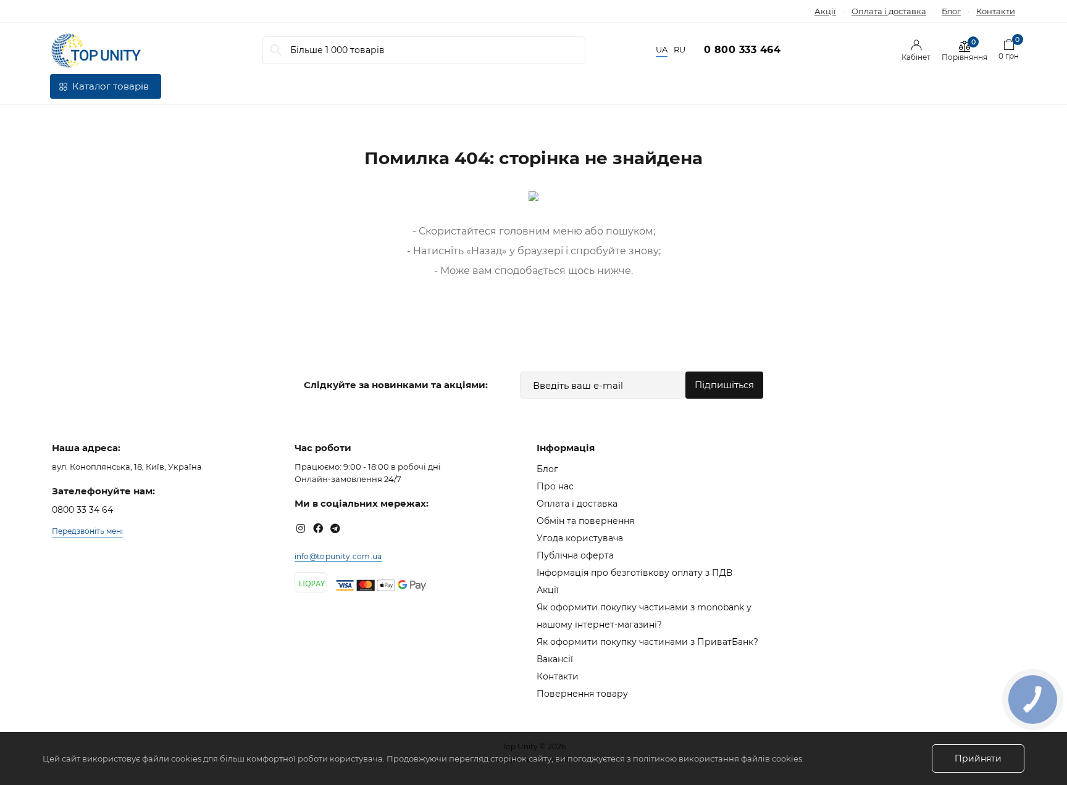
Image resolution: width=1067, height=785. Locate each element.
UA (661, 49)
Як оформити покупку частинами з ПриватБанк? (647, 641)
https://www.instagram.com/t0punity (301, 528)
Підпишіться (724, 385)
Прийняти (978, 758)
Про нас (555, 486)
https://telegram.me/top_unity (335, 528)
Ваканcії (555, 659)
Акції (825, 11)
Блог (951, 11)
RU (679, 49)
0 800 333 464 (742, 50)
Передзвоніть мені (87, 531)
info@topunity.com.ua (338, 556)
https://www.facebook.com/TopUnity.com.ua (318, 528)
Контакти (995, 11)
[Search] (276, 50)
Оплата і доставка (889, 11)
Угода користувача (580, 538)
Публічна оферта (575, 555)
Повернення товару (582, 693)
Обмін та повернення (585, 520)
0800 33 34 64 (82, 509)
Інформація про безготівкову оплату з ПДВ (634, 572)
